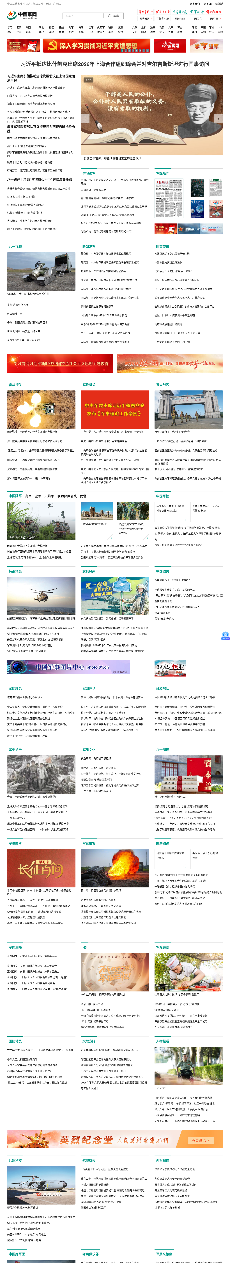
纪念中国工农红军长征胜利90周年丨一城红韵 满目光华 (38, 873)
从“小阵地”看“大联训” (95, 524)
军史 (179, 27)
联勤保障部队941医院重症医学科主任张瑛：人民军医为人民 (114, 633)
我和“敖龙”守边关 (164, 662)
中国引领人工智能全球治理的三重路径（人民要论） (36, 756)
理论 (9, 32)
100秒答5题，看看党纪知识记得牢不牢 (102, 1092)
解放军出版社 (215, 12)
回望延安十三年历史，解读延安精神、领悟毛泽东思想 (185, 873)
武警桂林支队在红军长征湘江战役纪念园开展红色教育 (111, 961)
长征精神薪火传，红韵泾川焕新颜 (26, 967)
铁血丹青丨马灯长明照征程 (96, 846)
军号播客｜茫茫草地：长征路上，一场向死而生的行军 (111, 862)
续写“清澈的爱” (163, 657)
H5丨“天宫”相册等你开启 (95, 1086)
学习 (9, 27)
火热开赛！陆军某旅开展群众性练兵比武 (103, 967)
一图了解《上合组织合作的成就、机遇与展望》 (181, 948)
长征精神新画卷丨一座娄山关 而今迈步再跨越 (32, 949)
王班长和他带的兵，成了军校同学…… (176, 633)
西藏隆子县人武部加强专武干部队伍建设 (29, 1174)
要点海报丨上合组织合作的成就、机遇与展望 (180, 966)
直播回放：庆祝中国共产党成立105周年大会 (32, 1069)
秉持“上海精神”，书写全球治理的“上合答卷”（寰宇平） (111, 779)
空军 (91, 27)
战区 (51, 27)
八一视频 (15, 246)
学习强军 (88, 173)
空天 (161, 32)
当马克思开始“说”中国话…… (171, 846)
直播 (61, 32)
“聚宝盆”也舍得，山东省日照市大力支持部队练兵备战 (37, 1185)
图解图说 (162, 893)
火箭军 (101, 27)
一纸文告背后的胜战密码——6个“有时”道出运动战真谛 (37, 879)
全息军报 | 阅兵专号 (92, 1069)
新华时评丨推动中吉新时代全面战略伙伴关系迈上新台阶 (112, 768)
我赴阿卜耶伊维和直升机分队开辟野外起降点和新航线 (185, 756)
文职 (170, 27)
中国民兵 (197, 18)
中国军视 (213, 18)
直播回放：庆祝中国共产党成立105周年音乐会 (33, 1075)
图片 (71, 32)
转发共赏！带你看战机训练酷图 (98, 949)
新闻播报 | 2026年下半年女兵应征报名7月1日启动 (109, 651)
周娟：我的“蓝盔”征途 (93, 645)
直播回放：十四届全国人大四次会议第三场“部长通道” (37, 1080)
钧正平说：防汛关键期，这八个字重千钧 (103, 762)
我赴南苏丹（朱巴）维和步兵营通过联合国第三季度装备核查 (188, 762)
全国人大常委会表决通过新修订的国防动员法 (32, 1168)
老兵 (179, 32)
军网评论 (88, 700)
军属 (194, 27)
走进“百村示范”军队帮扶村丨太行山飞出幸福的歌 (34, 557)
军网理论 (15, 700)
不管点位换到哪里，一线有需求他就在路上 (178, 1180)
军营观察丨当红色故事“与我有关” (173, 1092)
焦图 (28, 27)
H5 (220, 27)
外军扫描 (162, 1231)
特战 (120, 32)
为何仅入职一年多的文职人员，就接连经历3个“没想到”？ (112, 1180)
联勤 (110, 27)
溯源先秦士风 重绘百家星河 (96, 868)
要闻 (19, 27)
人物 (203, 32)
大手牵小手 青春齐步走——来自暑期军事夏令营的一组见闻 (40, 1153)
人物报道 (162, 1106)
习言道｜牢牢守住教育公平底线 (170, 923)
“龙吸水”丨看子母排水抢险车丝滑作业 (28, 293)
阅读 (143, 32)
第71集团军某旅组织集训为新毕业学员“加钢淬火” (108, 551)
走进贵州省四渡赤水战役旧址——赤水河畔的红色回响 (37, 856)
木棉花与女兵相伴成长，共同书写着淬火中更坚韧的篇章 (112, 657)
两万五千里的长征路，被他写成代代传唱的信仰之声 (110, 873)
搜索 (115, 16)
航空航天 (88, 1231)
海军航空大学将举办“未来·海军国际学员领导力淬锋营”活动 (187, 546)
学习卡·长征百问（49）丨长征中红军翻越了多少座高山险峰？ (39, 942)
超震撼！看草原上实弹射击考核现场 (27, 545)
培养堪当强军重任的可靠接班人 (24, 747)
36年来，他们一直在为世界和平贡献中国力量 (180, 774)
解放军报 (146, 12)
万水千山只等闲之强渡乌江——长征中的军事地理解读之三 (40, 955)
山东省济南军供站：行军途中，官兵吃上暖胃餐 (181, 1080)
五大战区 (162, 384)
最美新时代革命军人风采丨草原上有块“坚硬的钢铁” (35, 645)
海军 (81, 27)
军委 (41, 27)
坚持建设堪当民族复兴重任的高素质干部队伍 (32, 779)
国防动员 (15, 1106)
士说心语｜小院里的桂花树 (96, 879)
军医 (203, 27)
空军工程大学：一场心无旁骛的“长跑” (206, 526)
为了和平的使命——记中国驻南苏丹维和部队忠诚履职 (185, 779)
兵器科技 (15, 1231)
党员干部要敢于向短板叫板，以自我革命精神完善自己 (37, 774)
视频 (51, 32)
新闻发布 (88, 246)
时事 (28, 32)
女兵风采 (88, 577)
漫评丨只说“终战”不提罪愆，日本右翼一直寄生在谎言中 (112, 747)
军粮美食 (162, 1012)
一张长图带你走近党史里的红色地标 (175, 954)
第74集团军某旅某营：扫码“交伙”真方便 (177, 1069)
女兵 (134, 27)
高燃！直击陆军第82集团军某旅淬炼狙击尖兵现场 (35, 973)
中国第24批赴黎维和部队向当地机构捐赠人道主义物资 (185, 747)
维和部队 (162, 700)
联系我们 (195, 3)
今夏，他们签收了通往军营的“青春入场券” (178, 563)
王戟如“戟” (160, 1153)
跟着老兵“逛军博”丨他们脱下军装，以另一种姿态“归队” (185, 1168)
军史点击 (15, 799)
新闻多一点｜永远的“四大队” (205, 923)
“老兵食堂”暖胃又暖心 (167, 1075)
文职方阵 (88, 1106)
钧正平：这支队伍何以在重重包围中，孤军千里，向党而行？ (115, 756)
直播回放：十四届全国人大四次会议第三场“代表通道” (37, 1092)
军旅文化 (88, 799)
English (207, 3)
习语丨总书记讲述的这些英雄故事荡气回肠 (178, 972)
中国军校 (162, 496)
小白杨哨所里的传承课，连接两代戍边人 (177, 651)
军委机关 (88, 384)
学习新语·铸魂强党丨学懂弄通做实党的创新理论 (181, 943)
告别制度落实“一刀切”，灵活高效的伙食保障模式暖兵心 (112, 557)
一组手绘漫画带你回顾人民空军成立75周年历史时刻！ (111, 1080)
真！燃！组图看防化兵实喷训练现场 (101, 940)
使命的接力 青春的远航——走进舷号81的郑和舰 (34, 961)
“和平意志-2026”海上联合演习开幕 (26, 657)
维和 (143, 27)
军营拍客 (88, 893)
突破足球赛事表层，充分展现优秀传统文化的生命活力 (185, 879)
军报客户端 (162, 18)
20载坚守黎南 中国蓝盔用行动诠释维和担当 (180, 768)
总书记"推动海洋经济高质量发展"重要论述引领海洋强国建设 (188, 960)
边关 (152, 27)
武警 (120, 27)
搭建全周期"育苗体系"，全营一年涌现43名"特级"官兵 (132, 528)
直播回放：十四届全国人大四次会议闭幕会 (31, 1086)
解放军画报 (164, 12)
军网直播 (15, 1012)
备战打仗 (15, 384)
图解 (81, 32)
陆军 (71, 27)
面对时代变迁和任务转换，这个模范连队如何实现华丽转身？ (41, 633)
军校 (41, 32)
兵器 (152, 32)
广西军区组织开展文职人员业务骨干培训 (103, 1174)
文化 (134, 32)
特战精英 (15, 577)
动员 (161, 27)
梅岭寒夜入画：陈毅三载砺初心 (98, 856)
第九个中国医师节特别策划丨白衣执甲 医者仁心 (181, 1174)
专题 (220, 32)
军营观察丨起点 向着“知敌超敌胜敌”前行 (29, 651)
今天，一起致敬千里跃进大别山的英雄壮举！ (32, 846)
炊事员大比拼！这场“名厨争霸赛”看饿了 (177, 1059)
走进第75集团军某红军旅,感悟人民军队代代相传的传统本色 (114, 546)
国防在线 (180, 18)
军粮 (194, 32)
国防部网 (144, 18)
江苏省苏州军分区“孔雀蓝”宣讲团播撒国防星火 (107, 1168)
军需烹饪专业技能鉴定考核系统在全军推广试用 (181, 1086)
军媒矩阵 (162, 173)
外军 (170, 32)
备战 (61, 27)
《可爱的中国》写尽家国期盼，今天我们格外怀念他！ (185, 1163)
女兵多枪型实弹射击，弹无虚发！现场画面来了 (107, 624)
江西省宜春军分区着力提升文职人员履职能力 (106, 1163)
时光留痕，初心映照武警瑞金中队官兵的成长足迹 (108, 973)
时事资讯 (162, 246)
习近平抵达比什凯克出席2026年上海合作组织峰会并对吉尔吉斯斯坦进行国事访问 (115, 64)
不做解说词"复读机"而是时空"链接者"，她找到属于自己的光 (114, 639)
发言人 (101, 32)
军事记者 (198, 12)
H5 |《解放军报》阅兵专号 (96, 1075)
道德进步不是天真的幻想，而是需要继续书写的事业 (183, 862)
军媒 (211, 27)
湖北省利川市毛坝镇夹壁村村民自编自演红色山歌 (35, 1180)
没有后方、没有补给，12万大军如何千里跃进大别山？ (37, 862)
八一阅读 (162, 799)
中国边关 (162, 577)
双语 (211, 32)
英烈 (110, 32)
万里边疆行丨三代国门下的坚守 (172, 431)
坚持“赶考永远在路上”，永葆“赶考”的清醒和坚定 (181, 856)
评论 (19, 32)
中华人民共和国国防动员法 (22, 1163)
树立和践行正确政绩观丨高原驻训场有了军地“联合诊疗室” (39, 551)
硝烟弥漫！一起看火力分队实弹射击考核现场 (32, 431)
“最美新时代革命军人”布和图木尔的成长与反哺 (33, 639)
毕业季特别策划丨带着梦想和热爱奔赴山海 (170, 526)
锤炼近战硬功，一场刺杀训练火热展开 (102, 955)
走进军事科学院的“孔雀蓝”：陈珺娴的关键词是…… (109, 1153)
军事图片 (15, 893)
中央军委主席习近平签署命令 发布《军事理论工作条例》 (112, 431)
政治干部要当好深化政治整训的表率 (27, 785)
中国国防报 (181, 12)
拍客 (91, 32)
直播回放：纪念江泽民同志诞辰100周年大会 (32, 1059)
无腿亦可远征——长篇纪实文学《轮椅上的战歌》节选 (185, 1186)
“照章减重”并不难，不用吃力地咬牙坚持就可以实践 (183, 868)
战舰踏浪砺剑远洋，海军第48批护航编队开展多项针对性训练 (41, 624)
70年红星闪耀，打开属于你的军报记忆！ (103, 1059)
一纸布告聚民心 (16, 867)
